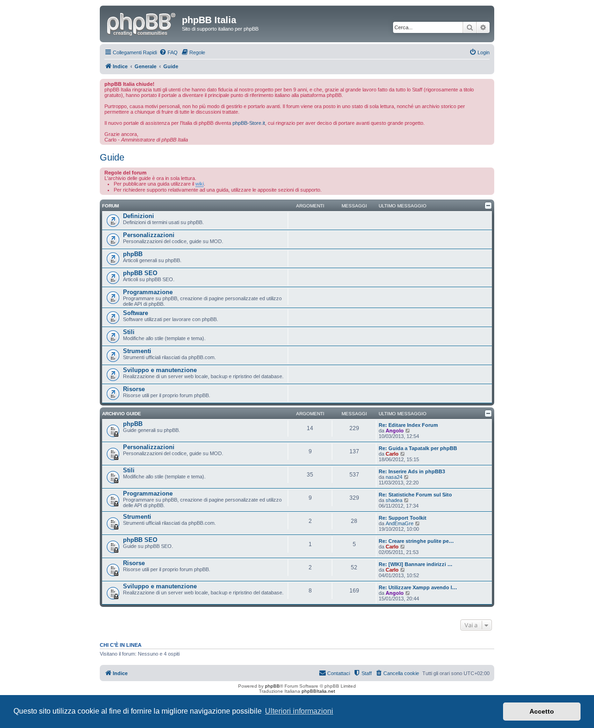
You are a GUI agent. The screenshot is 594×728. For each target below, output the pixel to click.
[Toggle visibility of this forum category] (488, 205)
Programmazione (148, 292)
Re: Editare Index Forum (408, 425)
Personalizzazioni (148, 235)
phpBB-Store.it (248, 123)
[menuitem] (168, 52)
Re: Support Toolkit (402, 518)
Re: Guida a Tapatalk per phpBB (418, 448)
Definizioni (138, 216)
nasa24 (394, 477)
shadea (394, 500)
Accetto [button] (541, 711)
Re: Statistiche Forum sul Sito (415, 494)
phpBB (132, 254)
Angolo (395, 430)
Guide (112, 157)
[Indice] (142, 23)
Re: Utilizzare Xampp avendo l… (418, 587)
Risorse (134, 389)
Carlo (392, 454)
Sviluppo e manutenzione (160, 370)
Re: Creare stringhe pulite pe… (416, 541)
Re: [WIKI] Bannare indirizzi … (415, 564)
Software (135, 312)
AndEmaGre (399, 523)
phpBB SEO (140, 273)
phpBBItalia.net (318, 691)
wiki (199, 184)
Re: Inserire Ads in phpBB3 (412, 471)
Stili (129, 332)
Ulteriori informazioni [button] (299, 711)
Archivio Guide (121, 413)
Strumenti (137, 351)
